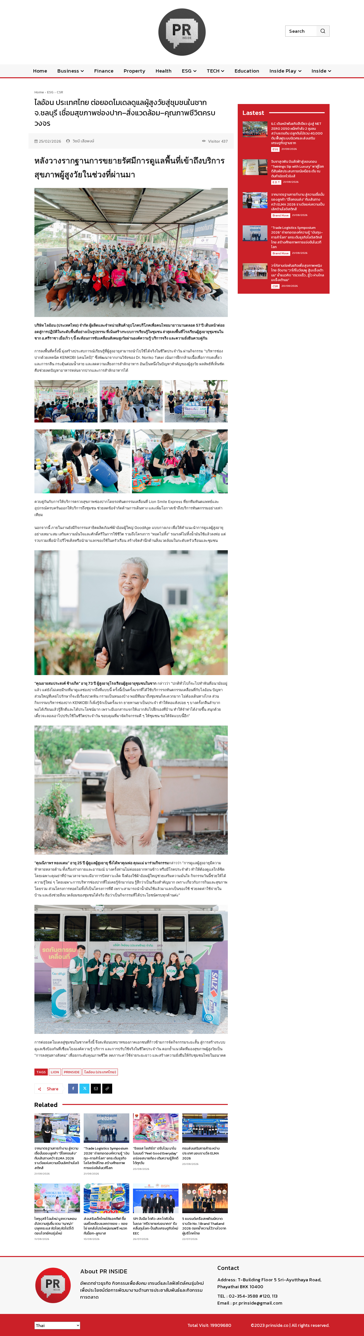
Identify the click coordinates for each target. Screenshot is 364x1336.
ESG (50, 92)
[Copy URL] (107, 1089)
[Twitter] (84, 1089)
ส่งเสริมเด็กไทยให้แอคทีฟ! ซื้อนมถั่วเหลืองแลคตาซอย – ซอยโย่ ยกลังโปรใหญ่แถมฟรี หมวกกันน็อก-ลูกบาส (106, 1226)
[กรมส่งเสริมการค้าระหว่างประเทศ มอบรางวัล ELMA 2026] (205, 1128)
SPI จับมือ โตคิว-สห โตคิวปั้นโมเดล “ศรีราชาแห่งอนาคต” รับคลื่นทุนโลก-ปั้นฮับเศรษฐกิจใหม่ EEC (155, 1226)
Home (39, 92)
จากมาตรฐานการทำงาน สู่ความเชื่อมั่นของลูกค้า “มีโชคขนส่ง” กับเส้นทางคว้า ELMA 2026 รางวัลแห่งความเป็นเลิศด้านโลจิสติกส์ (56, 1158)
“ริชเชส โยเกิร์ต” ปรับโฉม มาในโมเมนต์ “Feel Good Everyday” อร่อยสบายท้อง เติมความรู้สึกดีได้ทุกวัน (155, 1156)
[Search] (322, 31)
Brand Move (281, 215)
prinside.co (277, 1325)
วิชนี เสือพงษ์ (83, 141)
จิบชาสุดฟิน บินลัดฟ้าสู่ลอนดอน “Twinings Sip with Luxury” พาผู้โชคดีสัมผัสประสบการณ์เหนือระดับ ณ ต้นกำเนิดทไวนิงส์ (297, 169)
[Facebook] (73, 1089)
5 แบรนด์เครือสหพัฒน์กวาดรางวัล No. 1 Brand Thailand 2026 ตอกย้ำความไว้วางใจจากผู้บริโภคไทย (204, 1226)
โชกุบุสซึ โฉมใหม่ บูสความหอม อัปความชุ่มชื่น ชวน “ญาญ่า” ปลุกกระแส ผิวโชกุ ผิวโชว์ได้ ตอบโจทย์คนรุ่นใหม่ (55, 1226)
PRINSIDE (71, 1072)
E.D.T (276, 182)
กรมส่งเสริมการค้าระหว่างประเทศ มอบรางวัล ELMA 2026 (201, 1153)
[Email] (96, 1089)
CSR (60, 92)
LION (55, 1072)
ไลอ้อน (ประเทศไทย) (100, 1072)
